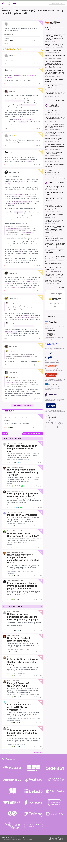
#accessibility (36, 718)
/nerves (9, 694)
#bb (28, 649)
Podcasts (57, 76)
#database (15, 628)
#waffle (15, 523)
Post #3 (38, 128)
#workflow (14, 459)
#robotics (22, 649)
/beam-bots (10, 649)
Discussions (59, 67)
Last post (37, 428)
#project (22, 744)
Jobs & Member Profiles (51, 265)
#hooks (29, 718)
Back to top (37, 752)
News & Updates (53, 254)
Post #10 (37, 399)
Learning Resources (50, 47)
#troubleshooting (15, 571)
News (8, 611)
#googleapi (10, 505)
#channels (16, 597)
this (34, 96)
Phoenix (58, 22)
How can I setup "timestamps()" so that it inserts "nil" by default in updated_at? (32, 12)
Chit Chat (58, 58)
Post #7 (38, 290)
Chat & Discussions (50, 58)
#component (10, 720)
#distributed (22, 628)
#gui (27, 694)
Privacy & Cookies (27, 839)
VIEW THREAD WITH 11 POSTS (32, 434)
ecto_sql (7, 184)
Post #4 (38, 145)
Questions (16, 8)
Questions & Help (7, 8)
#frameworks (21, 694)
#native (32, 694)
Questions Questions (58, 178)
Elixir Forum (60, 182)
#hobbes (29, 628)
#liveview (23, 718)
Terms (19, 839)
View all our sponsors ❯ (51, 427)
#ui (19, 718)
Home (7, 423)
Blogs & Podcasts (49, 52)
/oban (8, 459)
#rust (13, 673)
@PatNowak (22, 182)
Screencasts (59, 47)
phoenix (9, 420)
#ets (8, 571)
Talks (57, 202)
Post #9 (38, 365)
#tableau (17, 720)
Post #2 (38, 84)
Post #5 (38, 164)
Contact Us (5, 837)
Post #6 (38, 265)
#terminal (19, 673)
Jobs (59, 265)
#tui (24, 673)
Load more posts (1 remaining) (22, 405)
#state (37, 694)
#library (9, 628)
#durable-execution (23, 459)
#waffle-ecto (21, 523)
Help (12, 837)
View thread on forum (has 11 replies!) (16, 418)
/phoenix (4, 16)
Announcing (15, 611)
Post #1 (38, 63)
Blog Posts (58, 52)
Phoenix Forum (60, 100)
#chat (32, 571)
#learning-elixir (25, 571)
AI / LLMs (58, 189)
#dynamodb (10, 573)
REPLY (5, 434)
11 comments (9, 34)
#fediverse (16, 744)
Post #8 (38, 339)
